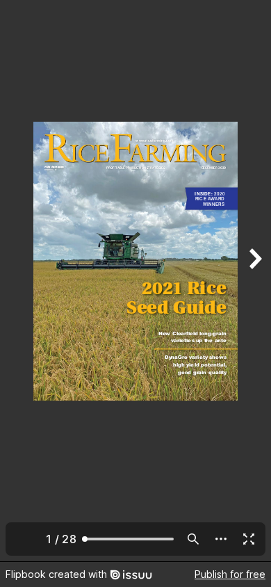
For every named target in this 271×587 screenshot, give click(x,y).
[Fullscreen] (249, 539)
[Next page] (254, 280)
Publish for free (230, 574)
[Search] (193, 539)
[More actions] (221, 539)
